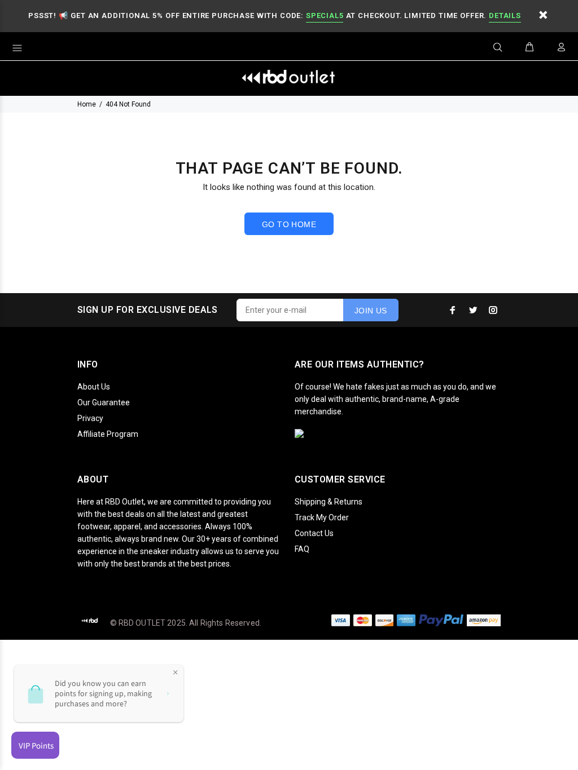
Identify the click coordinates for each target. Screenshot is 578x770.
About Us (93, 386)
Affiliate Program (107, 434)
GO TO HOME (289, 224)
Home (86, 104)
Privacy (90, 418)
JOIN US (370, 310)
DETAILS (504, 15)
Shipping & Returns (328, 501)
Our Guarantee (103, 402)
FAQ (302, 549)
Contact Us (314, 533)
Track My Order (322, 517)
